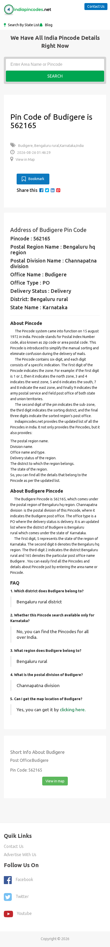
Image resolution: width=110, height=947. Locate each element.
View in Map (25, 159)
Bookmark (36, 179)
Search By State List (23, 25)
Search (55, 76)
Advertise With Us (20, 854)
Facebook (24, 879)
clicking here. (73, 709)
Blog (48, 25)
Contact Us (96, 6)
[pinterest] (58, 190)
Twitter (22, 896)
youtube (24, 913)
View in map (55, 781)
